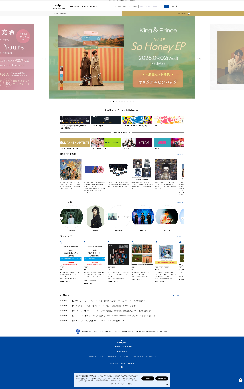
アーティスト (118, 6)
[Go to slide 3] (116, 101)
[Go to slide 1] (110, 101)
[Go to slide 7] (127, 101)
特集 (124, 6)
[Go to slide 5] (122, 101)
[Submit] (166, 6)
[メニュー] (181, 6)
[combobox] (153, 6)
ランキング (134, 6)
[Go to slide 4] (119, 101)
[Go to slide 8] (130, 101)
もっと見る (180, 154)
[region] (61, 13)
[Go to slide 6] (124, 101)
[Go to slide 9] (133, 101)
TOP (240, 380)
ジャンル (128, 6)
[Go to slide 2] (113, 101)
